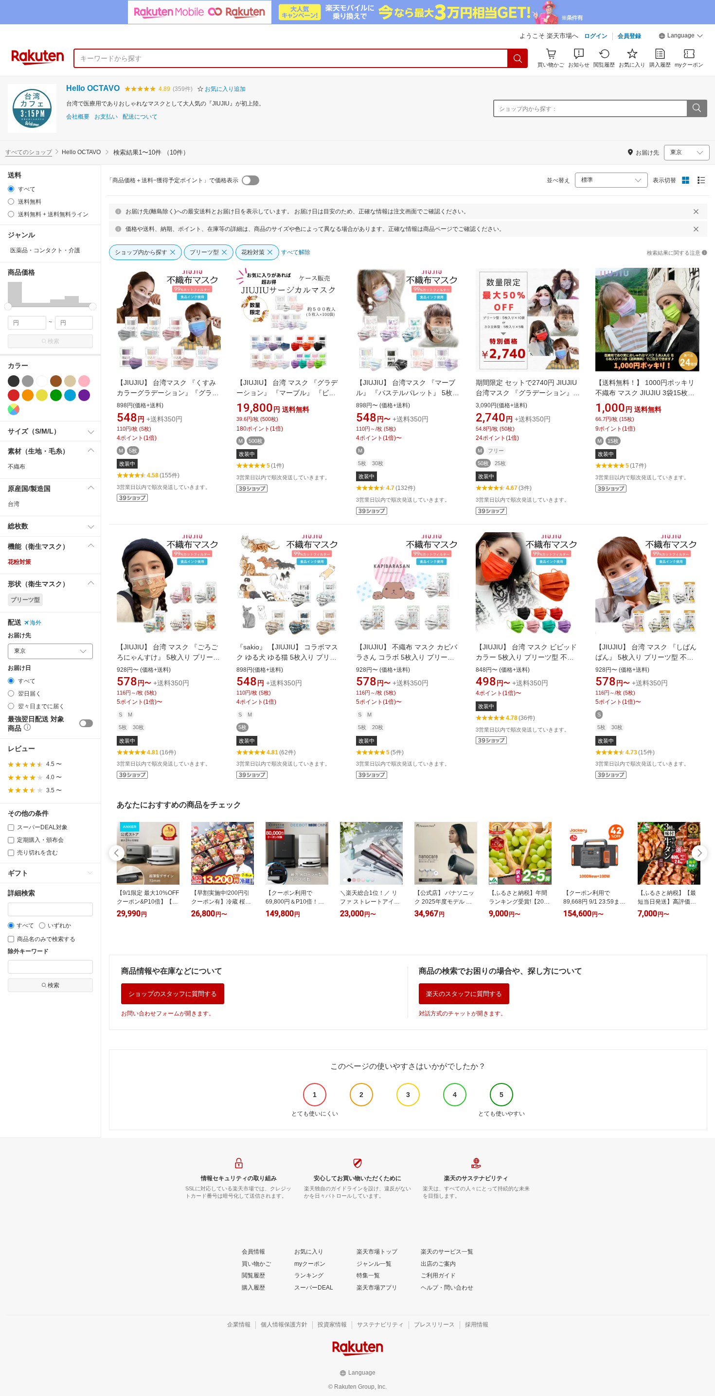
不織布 (16, 466)
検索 (53, 341)
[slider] (8, 306)
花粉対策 (19, 561)
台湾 (13, 504)
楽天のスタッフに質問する (464, 993)
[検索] (518, 58)
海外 (35, 622)
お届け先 (19, 635)
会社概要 (77, 117)
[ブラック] (13, 381)
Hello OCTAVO (93, 88)
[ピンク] (84, 381)
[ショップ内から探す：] (696, 108)
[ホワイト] (42, 381)
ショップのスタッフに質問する (172, 993)
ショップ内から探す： (528, 108)
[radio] (11, 189)
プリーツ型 (25, 599)
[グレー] (28, 381)
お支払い (106, 117)
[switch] (86, 723)
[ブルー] (70, 395)
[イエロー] (42, 395)
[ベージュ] (70, 381)
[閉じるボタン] (696, 211)
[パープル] (84, 395)
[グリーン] (56, 395)
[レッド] (13, 395)
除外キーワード (28, 951)
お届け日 (19, 668)
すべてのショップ (28, 152)
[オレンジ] (28, 395)
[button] (681, 37)
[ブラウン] (56, 381)
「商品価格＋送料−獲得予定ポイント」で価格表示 (172, 180)
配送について (140, 117)
